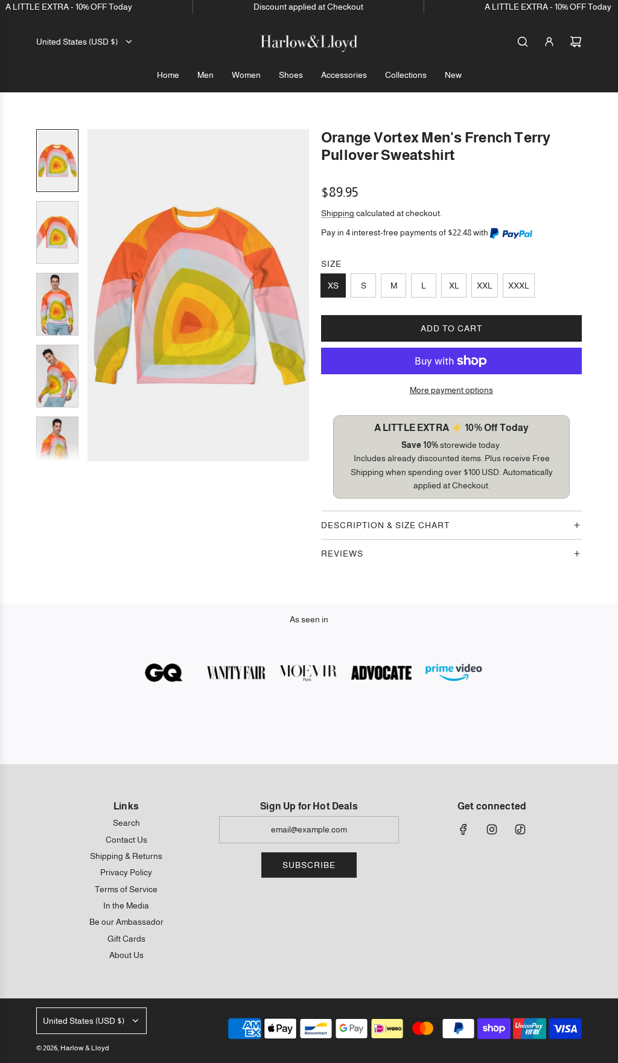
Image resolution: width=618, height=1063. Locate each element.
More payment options (451, 390)
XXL (484, 285)
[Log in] (549, 41)
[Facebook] (463, 829)
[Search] (522, 41)
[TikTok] (520, 829)
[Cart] (575, 41)
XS (333, 285)
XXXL (518, 285)
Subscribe (309, 865)
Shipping (337, 213)
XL (454, 285)
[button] (97, 295)
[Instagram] (492, 829)
